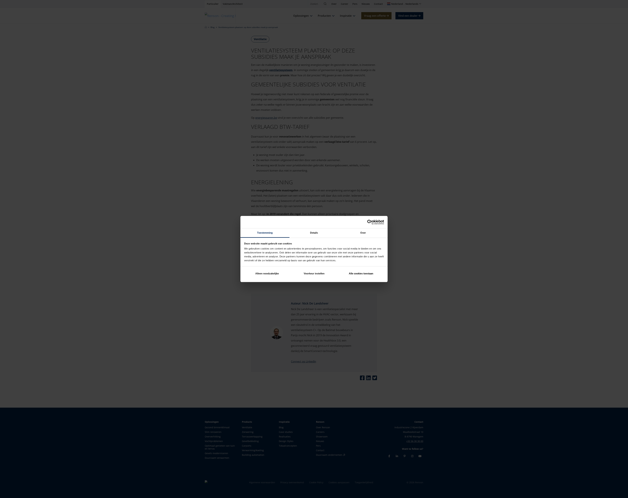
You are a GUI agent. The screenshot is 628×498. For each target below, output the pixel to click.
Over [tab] (363, 232)
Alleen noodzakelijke (267, 273)
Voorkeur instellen (314, 273)
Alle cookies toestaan (361, 273)
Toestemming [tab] (265, 232)
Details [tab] (314, 232)
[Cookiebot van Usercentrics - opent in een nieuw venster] (369, 222)
